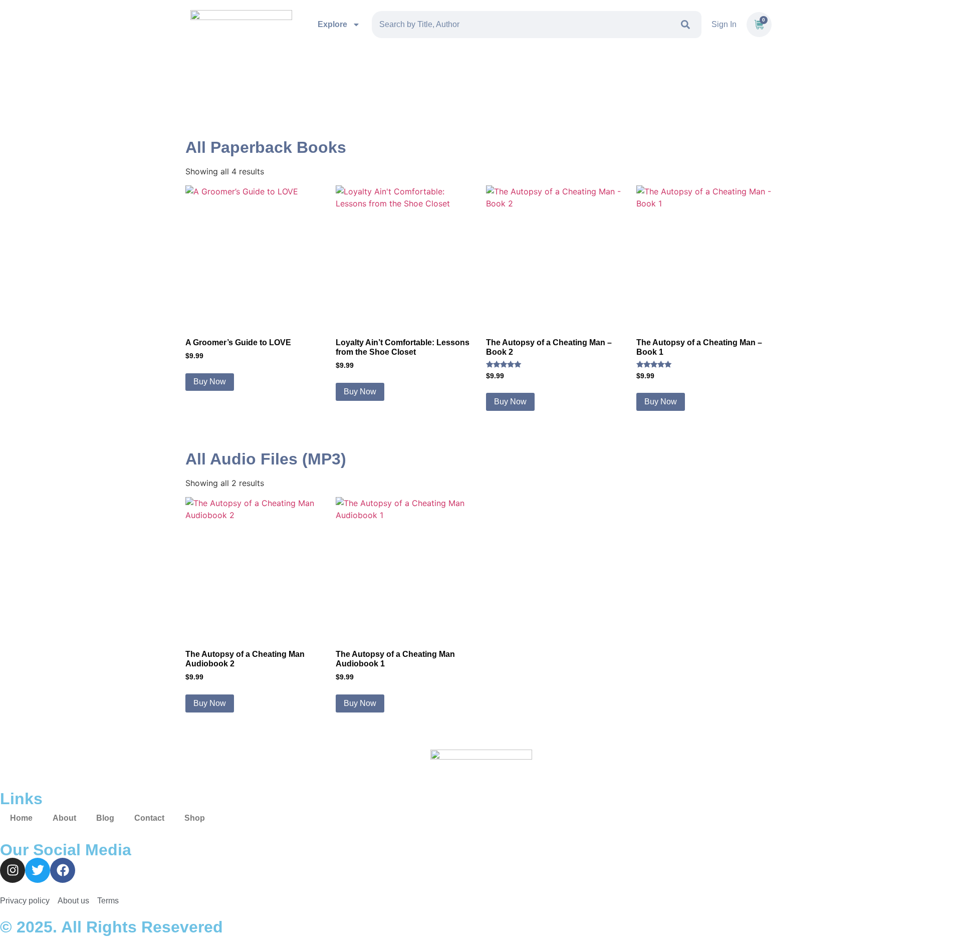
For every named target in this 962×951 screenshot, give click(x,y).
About (64, 818)
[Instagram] (12, 870)
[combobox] (522, 24)
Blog (105, 818)
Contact (149, 818)
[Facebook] (62, 870)
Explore (332, 24)
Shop (194, 818)
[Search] (687, 24)
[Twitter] (37, 870)
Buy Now (209, 381)
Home (21, 818)
